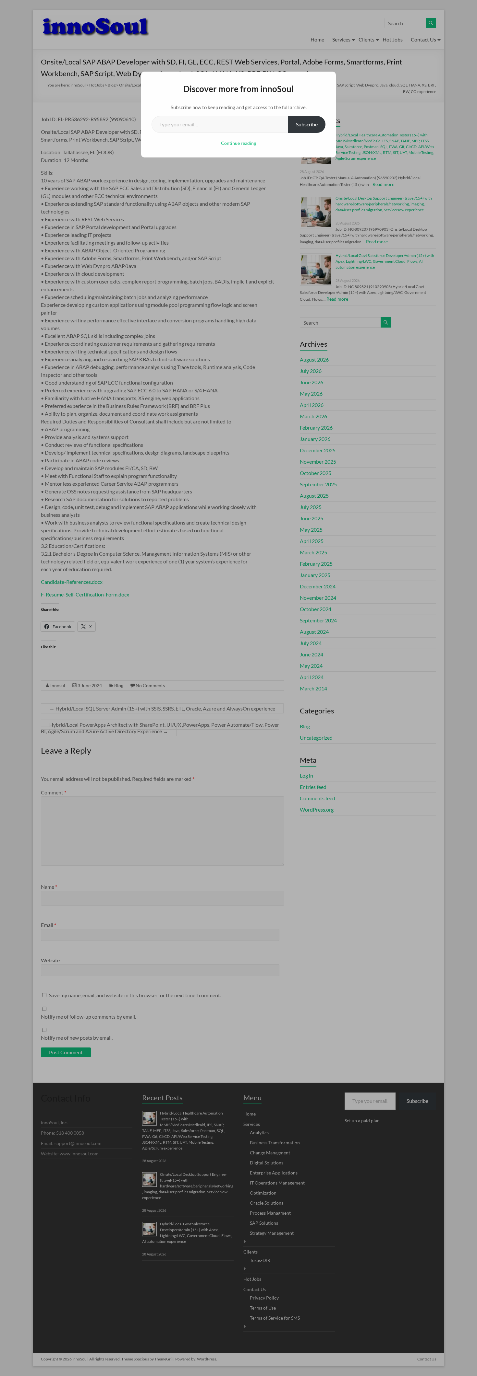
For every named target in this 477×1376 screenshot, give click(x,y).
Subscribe (307, 124)
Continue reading (238, 143)
